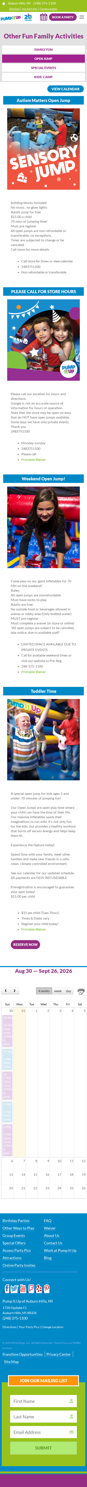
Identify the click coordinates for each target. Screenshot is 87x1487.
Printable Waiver (33, 459)
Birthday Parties (16, 1220)
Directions (14, 8)
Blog (48, 1257)
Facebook (6, 1289)
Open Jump (43, 59)
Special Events (43, 68)
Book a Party (62, 17)
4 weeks (44, 991)
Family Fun (43, 49)
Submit (43, 1447)
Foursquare (30, 1289)
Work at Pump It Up (60, 1250)
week (58, 991)
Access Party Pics (17, 1250)
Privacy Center (58, 1354)
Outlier (76, 1342)
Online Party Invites (19, 1265)
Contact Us (53, 1243)
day (68, 991)
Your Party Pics (29, 8)
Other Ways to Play (18, 1228)
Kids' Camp (43, 77)
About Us (51, 1235)
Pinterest (46, 1289)
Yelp (38, 1289)
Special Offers (14, 1243)
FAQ (47, 1220)
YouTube (23, 1289)
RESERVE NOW (25, 944)
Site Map (11, 1361)
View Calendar (66, 89)
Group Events (14, 1235)
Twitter (14, 1289)
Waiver (50, 1228)
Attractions (12, 1257)
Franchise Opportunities (23, 1354)
